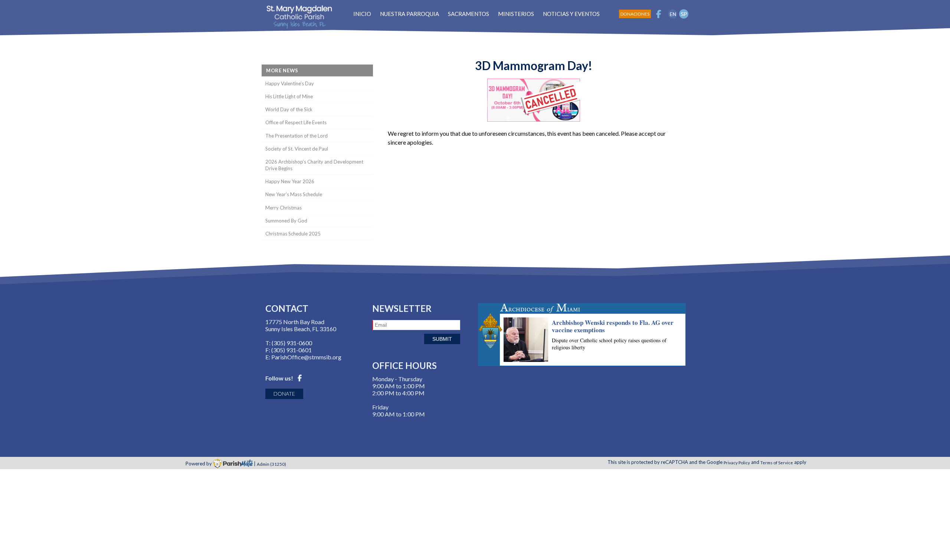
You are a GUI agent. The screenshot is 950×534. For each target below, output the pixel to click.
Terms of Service (776, 462)
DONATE (284, 393)
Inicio (362, 13)
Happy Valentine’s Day (289, 83)
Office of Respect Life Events (296, 122)
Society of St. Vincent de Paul (296, 149)
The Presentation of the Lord (296, 136)
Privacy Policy (737, 462)
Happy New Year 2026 (289, 181)
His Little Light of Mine (289, 96)
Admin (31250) (271, 463)
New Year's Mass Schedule (293, 194)
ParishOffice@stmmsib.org (306, 356)
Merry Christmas (283, 208)
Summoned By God (286, 221)
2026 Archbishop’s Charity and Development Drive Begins (314, 165)
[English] (672, 14)
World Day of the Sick (288, 109)
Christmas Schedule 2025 (293, 234)
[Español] (683, 14)
